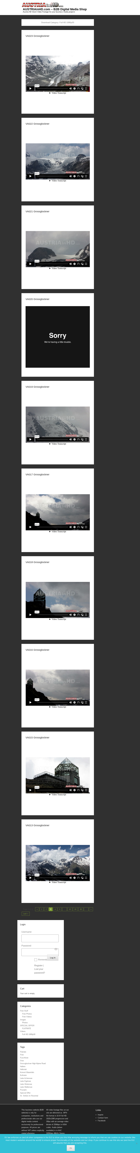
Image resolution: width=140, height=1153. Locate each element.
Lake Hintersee (26, 1084)
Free (22, 1055)
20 (75, 909)
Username (26, 932)
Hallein (22, 1066)
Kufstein (23, 1075)
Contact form (103, 1118)
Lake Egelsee (25, 1081)
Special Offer (25, 1093)
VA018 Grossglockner (37, 562)
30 (81, 909)
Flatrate (23, 1052)
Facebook (102, 1121)
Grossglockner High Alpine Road (33, 1063)
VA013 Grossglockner (37, 825)
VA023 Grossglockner (37, 36)
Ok (71, 1148)
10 (70, 909)
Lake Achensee (26, 1078)
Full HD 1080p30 (28, 1034)
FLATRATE (26, 1028)
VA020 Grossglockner (37, 299)
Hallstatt (23, 1069)
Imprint (100, 1115)
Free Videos (27, 1017)
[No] (136, 1143)
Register (38, 965)
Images (23, 1020)
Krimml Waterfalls (27, 1072)
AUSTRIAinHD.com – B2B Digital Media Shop (55, 9)
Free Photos (27, 1014)
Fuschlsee (24, 1058)
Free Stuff (24, 1011)
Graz (22, 1061)
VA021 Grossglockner (37, 211)
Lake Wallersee (26, 1087)
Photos (25, 1023)
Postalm (23, 1090)
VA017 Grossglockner (37, 474)
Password (26, 946)
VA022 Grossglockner (37, 123)
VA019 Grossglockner (37, 386)
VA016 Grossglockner (37, 650)
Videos (23, 1031)
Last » (25, 914)
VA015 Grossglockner (37, 737)
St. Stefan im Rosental (29, 1096)
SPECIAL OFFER (27, 1026)
